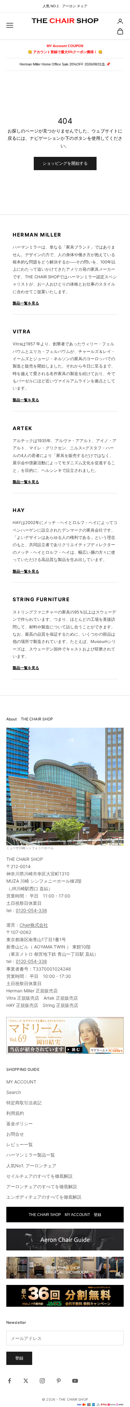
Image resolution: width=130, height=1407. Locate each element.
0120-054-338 (31, 910)
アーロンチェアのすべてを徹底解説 (41, 1186)
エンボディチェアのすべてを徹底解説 (43, 1197)
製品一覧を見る (26, 303)
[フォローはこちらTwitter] (26, 1381)
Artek (22, 428)
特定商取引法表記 (24, 1102)
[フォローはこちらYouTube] (75, 1381)
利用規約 (15, 1113)
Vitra (22, 331)
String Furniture (41, 599)
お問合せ (15, 1134)
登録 (19, 1358)
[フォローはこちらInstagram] (42, 1381)
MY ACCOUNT (21, 1081)
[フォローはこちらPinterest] (59, 1381)
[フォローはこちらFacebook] (9, 1381)
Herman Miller (37, 234)
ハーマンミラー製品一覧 (30, 1154)
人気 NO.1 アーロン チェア (65, 6)
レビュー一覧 (19, 1144)
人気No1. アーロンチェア (31, 1165)
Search (13, 1092)
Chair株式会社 (34, 925)
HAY (19, 510)
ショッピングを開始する (65, 163)
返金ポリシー (19, 1123)
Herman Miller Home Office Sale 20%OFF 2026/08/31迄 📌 (65, 64)
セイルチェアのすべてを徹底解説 (39, 1176)
